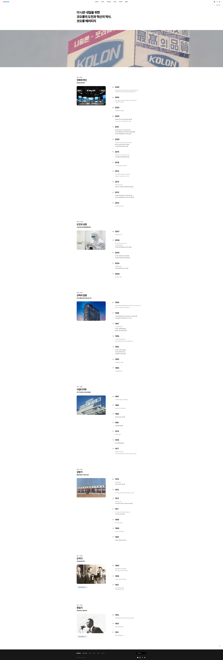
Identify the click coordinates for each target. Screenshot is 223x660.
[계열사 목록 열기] (219, 1)
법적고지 (98, 653)
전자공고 (94, 653)
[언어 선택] (214, 1)
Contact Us (103, 653)
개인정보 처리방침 (84, 653)
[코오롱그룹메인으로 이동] (6, 1)
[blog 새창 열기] (144, 657)
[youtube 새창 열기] (138, 657)
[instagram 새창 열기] (140, 657)
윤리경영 (90, 653)
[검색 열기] (217, 1)
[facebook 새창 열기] (142, 657)
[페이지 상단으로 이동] (219, 646)
